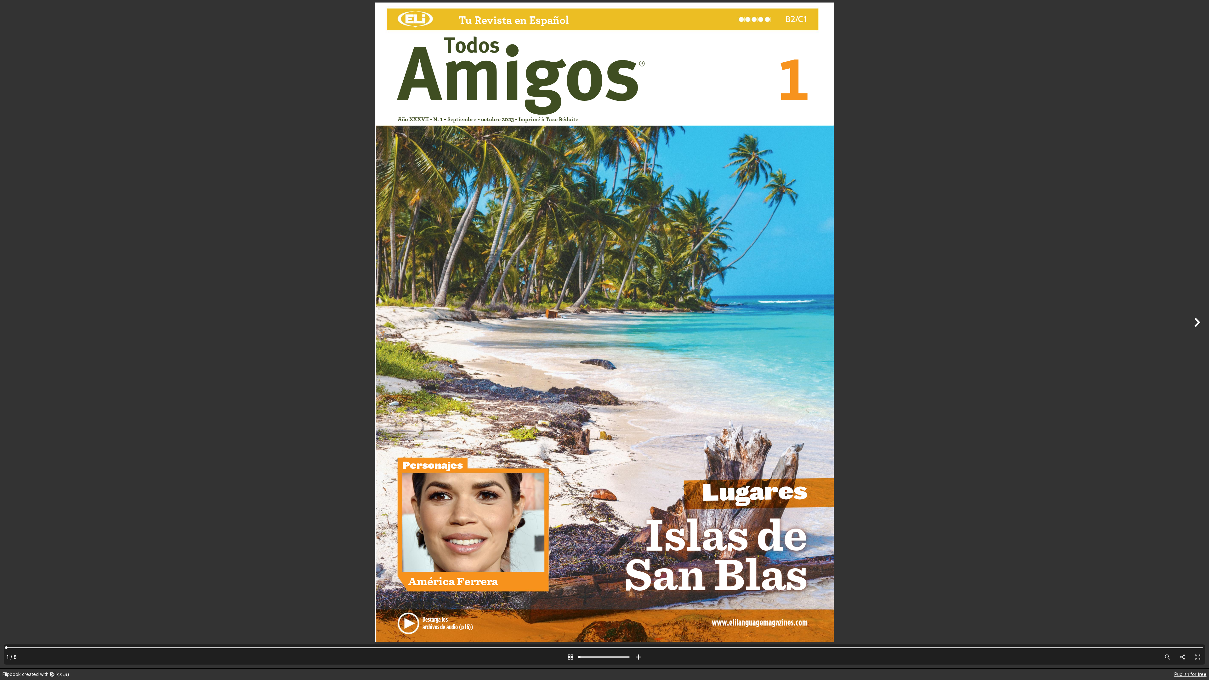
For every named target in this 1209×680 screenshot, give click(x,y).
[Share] (1182, 657)
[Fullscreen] (1197, 657)
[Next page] (1196, 334)
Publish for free (1190, 674)
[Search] (1167, 657)
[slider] (604, 657)
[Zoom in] (638, 657)
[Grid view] (570, 657)
